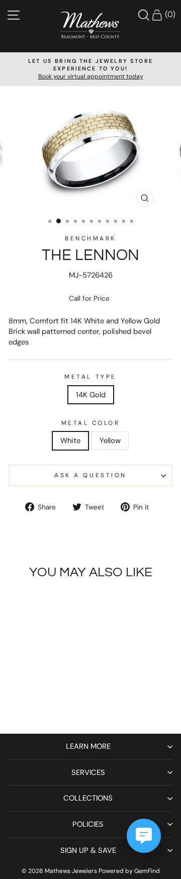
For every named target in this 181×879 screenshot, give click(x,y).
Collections (88, 798)
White (70, 440)
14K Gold (91, 395)
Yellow (110, 440)
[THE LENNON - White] (34, 699)
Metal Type (90, 377)
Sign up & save (88, 850)
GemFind (147, 871)
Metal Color (90, 423)
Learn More (88, 746)
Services (88, 772)
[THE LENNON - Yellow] (45, 699)
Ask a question (90, 475)
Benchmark (90, 238)
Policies (88, 824)
